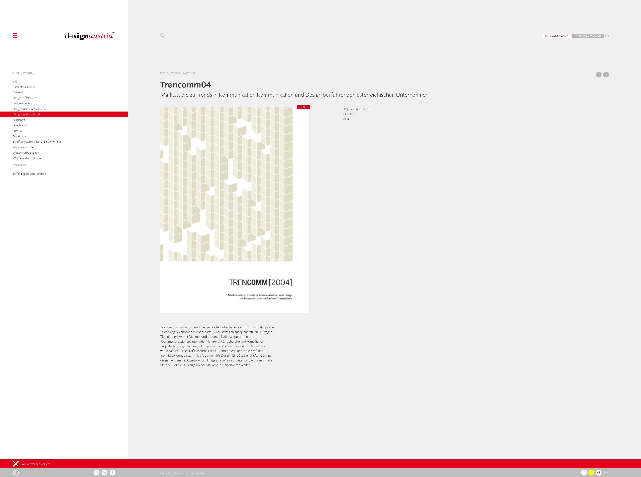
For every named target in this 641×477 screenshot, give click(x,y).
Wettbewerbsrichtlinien (27, 158)
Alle (15, 81)
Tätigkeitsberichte (23, 147)
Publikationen (178, 473)
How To (17, 131)
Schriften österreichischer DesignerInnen (37, 142)
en (606, 472)
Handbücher (20, 125)
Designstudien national (26, 114)
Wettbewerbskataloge (26, 153)
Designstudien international (29, 109)
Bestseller (19, 92)
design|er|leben (22, 103)
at (598, 472)
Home (163, 473)
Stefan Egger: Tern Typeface (29, 174)
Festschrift (19, 120)
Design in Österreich (25, 98)
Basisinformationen (24, 87)
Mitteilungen (20, 136)
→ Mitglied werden (588, 35)
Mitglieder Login (557, 35)
